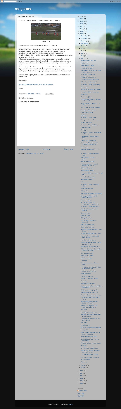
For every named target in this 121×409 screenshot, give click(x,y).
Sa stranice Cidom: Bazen (88, 110)
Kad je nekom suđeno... (88, 227)
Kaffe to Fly (84, 191)
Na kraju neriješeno (86, 97)
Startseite (46, 149)
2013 (81, 383)
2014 (81, 380)
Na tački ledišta (85, 359)
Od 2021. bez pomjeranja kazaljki (91, 327)
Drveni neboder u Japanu (88, 240)
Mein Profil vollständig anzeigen (81, 395)
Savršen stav (84, 147)
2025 (81, 19)
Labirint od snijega (86, 258)
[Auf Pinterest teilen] (53, 94)
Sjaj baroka (84, 115)
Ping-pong (84, 322)
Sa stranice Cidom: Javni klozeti (90, 84)
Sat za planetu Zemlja (87, 65)
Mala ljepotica (85, 130)
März (83, 58)
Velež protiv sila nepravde (88, 77)
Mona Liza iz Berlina (87, 255)
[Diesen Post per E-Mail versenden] (46, 94)
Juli (82, 48)
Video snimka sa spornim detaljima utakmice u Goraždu (91, 249)
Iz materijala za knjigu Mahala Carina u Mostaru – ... (90, 302)
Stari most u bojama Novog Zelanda (91, 193)
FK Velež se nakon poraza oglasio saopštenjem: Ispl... (91, 267)
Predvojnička (84, 330)
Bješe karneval (85, 325)
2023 (81, 24)
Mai (82, 53)
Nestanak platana (86, 213)
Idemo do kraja (85, 215)
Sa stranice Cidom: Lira (88, 74)
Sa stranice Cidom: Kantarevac (90, 92)
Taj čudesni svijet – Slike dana (90, 79)
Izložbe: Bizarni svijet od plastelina (91, 89)
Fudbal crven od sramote (88, 271)
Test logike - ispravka (87, 276)
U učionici (83, 345)
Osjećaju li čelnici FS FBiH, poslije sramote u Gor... (91, 243)
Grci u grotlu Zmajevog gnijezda (90, 107)
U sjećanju (84, 362)
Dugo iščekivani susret (87, 161)
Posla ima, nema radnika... (89, 312)
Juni (82, 51)
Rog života (84, 309)
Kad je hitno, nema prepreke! (89, 290)
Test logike (84, 281)
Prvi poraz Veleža (86, 273)
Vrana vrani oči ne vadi (87, 224)
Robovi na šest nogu (87, 168)
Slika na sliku (84, 87)
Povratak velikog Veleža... (88, 177)
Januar (83, 367)
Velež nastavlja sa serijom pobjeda (91, 343)
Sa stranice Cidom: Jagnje (88, 117)
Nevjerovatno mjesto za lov (89, 336)
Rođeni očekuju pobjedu (88, 283)
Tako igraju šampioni (87, 68)
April (82, 56)
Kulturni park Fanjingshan (88, 140)
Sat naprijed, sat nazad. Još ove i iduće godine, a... (91, 71)
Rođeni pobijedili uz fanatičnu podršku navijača (89, 196)
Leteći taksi (84, 94)
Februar (83, 365)
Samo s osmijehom (86, 200)
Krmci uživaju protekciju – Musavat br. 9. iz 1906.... (91, 100)
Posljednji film (85, 63)
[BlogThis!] (47, 94)
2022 (81, 26)
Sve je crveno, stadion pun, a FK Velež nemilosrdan (90, 333)
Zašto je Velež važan (87, 112)
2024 (81, 21)
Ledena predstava (86, 122)
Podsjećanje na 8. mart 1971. (89, 292)
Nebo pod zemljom (86, 218)
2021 (81, 29)
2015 (81, 378)
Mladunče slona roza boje (88, 60)
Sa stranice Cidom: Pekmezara (90, 206)
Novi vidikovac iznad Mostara (89, 348)
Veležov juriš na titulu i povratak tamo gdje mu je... (90, 351)
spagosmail (23, 9)
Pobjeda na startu (86, 127)
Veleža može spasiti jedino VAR (90, 246)
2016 (81, 375)
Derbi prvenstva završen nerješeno (91, 120)
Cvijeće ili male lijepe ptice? (89, 82)
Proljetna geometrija (87, 188)
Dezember (84, 36)
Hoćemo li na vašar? (87, 179)
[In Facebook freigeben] (51, 94)
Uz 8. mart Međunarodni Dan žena (91, 295)
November (84, 38)
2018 (81, 371)
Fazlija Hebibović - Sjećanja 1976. (91, 233)
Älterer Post (68, 149)
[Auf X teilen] (49, 94)
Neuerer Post (23, 149)
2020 (81, 31)
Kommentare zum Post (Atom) (35, 153)
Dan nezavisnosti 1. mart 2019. (90, 357)
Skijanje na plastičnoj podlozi (89, 278)
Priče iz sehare (85, 182)
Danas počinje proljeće (87, 170)
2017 (81, 373)
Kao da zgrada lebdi (87, 253)
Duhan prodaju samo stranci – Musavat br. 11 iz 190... (90, 164)
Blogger (70, 404)
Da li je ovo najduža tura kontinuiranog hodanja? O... (90, 203)
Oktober (83, 41)
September (84, 43)
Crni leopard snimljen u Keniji (89, 354)
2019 (81, 34)
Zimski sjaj (84, 260)
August (83, 46)
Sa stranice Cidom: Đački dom (90, 125)
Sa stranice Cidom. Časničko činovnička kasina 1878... (89, 143)
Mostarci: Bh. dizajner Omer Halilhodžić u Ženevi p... (89, 306)
